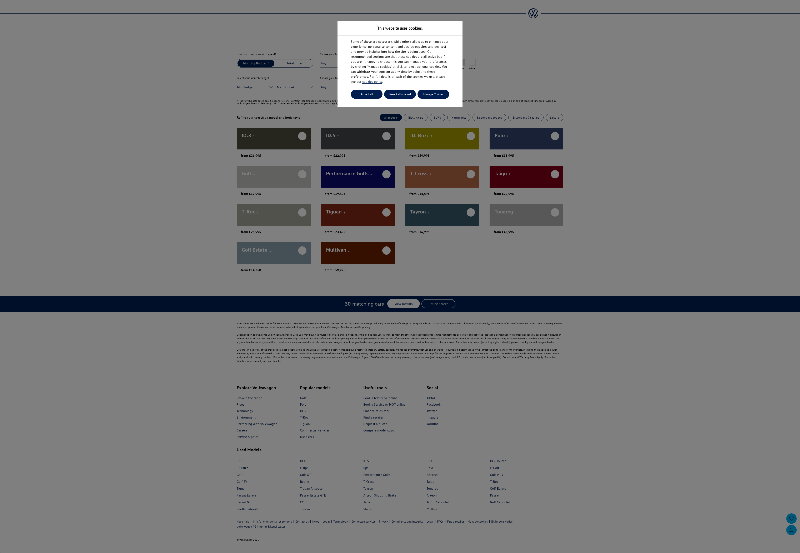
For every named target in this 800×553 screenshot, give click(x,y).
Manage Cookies (433, 94)
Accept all (367, 94)
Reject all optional (400, 94)
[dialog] (400, 276)
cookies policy (372, 82)
